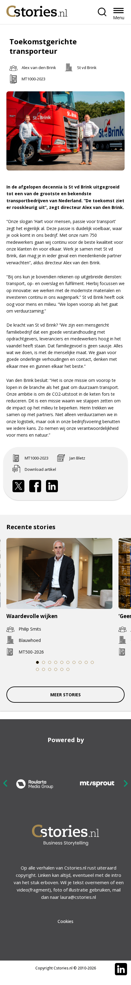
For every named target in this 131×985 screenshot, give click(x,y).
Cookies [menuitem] (65, 921)
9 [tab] (86, 662)
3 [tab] (49, 662)
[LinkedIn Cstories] (121, 969)
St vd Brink (87, 67)
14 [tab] (56, 669)
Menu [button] (118, 17)
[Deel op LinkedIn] (52, 486)
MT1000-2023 (33, 79)
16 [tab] (68, 669)
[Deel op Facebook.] (35, 486)
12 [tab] (43, 669)
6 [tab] (68, 662)
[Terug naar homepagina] (36, 9)
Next (125, 783)
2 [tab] (43, 662)
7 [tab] (74, 662)
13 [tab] (49, 669)
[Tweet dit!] (18, 486)
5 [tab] (62, 662)
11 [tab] (37, 669)
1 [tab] (37, 662)
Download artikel (40, 469)
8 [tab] (80, 662)
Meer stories (65, 695)
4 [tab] (56, 662)
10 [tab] (92, 662)
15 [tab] (62, 669)
